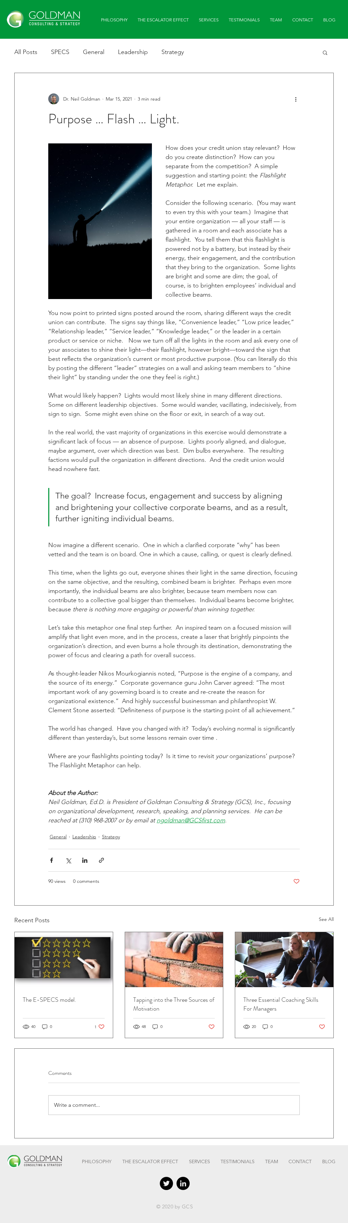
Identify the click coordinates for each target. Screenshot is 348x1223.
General (93, 52)
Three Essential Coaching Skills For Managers (280, 1004)
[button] (325, 52)
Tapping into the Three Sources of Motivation (173, 1004)
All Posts (25, 52)
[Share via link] (101, 860)
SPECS (60, 52)
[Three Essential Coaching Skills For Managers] (284, 959)
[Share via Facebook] (51, 860)
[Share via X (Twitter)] (68, 860)
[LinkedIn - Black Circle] (183, 1183)
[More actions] (296, 99)
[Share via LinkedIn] (85, 860)
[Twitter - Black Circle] (166, 1183)
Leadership (133, 52)
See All (326, 919)
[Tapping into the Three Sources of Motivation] (174, 959)
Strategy (172, 52)
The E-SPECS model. (49, 999)
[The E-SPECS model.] (64, 959)
